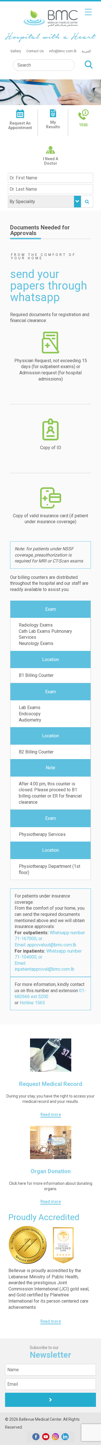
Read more (50, 1114)
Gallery (15, 51)
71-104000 (25, 957)
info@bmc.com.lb (62, 51)
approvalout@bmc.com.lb (51, 945)
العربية (86, 51)
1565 (83, 125)
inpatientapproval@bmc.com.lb (44, 969)
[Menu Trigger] (88, 12)
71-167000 (25, 938)
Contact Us (35, 51)
